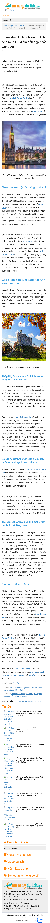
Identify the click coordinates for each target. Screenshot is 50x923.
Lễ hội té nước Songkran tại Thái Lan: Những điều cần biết (29, 778)
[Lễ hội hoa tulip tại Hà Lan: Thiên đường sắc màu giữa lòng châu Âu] (10, 813)
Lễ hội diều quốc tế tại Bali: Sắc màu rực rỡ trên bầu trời (29, 794)
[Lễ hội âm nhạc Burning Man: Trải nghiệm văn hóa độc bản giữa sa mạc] (10, 830)
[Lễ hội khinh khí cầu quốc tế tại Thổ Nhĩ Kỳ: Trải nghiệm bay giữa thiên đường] (10, 765)
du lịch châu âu (20, 701)
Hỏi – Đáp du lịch (18, 868)
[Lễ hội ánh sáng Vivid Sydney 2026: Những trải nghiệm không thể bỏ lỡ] (10, 717)
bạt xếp (32, 675)
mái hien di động (18, 675)
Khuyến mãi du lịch (19, 854)
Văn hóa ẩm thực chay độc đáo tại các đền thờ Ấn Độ (30, 745)
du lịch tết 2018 (34, 701)
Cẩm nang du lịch (10, 25)
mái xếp (33, 672)
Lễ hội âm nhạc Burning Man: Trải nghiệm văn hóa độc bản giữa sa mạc (30, 826)
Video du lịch (15, 861)
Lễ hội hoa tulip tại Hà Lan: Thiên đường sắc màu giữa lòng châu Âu (30, 809)
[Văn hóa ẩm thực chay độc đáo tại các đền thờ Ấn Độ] (10, 749)
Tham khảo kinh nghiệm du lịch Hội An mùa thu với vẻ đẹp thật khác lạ (23, 688)
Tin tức (21, 25)
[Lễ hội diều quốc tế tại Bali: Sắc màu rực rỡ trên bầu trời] (10, 798)
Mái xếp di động (23, 669)
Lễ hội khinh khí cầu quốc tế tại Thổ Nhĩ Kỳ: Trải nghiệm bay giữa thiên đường (30, 760)
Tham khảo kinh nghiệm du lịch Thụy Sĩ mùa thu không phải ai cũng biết (22, 694)
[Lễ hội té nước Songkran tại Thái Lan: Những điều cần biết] (10, 783)
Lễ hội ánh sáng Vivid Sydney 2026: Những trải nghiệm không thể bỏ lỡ (29, 713)
